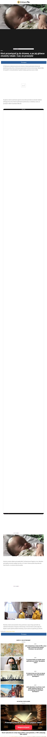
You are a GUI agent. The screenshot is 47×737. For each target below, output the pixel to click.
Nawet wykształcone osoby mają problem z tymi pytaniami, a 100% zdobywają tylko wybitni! (23, 733)
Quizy (35, 657)
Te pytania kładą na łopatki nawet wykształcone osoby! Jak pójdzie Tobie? (35, 661)
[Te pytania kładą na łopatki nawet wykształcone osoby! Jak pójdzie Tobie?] (12, 663)
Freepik (13, 631)
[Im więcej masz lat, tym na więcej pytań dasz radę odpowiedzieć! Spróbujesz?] (12, 677)
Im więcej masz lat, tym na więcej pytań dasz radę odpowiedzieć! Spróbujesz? (35, 675)
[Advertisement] (23, 39)
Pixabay (7, 631)
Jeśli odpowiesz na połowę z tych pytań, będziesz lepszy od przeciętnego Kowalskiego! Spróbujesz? (35, 689)
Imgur (10, 631)
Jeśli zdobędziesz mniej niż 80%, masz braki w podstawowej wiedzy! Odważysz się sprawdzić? (35, 647)
